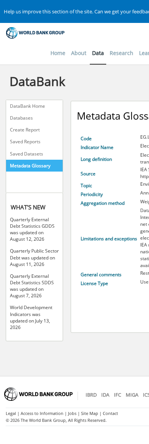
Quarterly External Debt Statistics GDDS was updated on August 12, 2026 (32, 229)
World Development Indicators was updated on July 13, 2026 (31, 317)
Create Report (25, 129)
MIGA (132, 394)
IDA (105, 394)
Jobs (72, 413)
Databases (21, 118)
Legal (11, 413)
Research (121, 53)
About (78, 53)
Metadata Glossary (30, 165)
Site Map (89, 413)
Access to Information (42, 413)
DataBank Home (27, 106)
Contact (110, 413)
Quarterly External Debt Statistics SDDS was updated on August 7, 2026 (32, 286)
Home (57, 53)
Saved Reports (25, 141)
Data (98, 53)
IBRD (91, 394)
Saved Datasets (26, 154)
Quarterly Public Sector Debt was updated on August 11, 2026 (34, 257)
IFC (117, 394)
